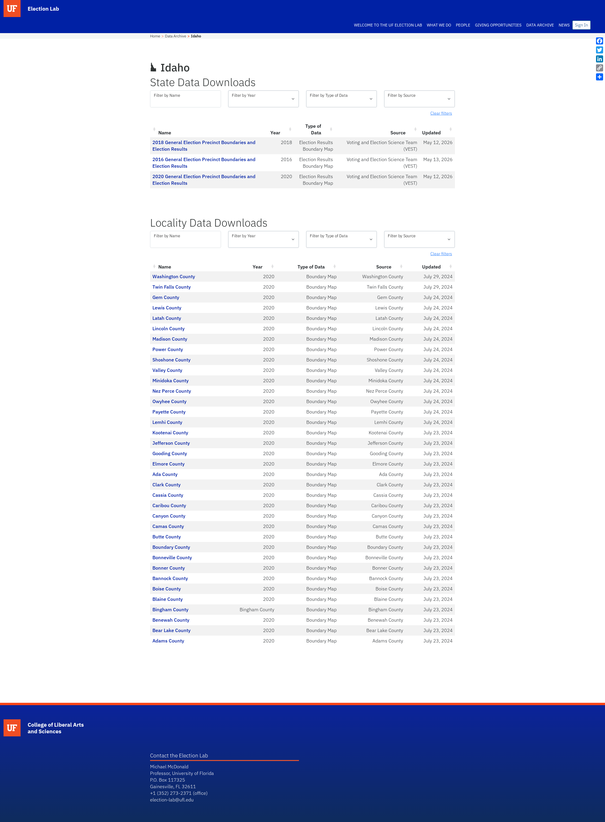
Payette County (169, 412)
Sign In (581, 25)
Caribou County (169, 505)
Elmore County (168, 464)
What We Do (439, 25)
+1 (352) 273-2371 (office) (179, 793)
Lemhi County (167, 422)
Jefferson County (171, 443)
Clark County (166, 484)
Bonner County (168, 568)
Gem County (165, 297)
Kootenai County (170, 432)
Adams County (168, 640)
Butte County (166, 536)
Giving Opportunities (498, 25)
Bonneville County (172, 557)
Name (164, 132)
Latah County (166, 318)
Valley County (167, 370)
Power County (167, 349)
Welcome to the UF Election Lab (388, 25)
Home (155, 36)
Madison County (169, 339)
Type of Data (313, 129)
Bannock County (170, 578)
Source (398, 132)
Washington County (173, 276)
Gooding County (169, 453)
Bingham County (170, 609)
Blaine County (167, 599)
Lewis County (166, 307)
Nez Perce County (171, 391)
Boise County (166, 588)
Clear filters (441, 113)
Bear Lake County (171, 630)
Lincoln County (168, 328)
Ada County (164, 474)
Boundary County (171, 547)
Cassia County (167, 495)
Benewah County (170, 620)
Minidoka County (170, 380)
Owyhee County (169, 401)
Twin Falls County (171, 287)
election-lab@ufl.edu (172, 799)
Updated (431, 132)
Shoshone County (171, 359)
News (564, 25)
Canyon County (168, 516)
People (463, 25)
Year (275, 132)
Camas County (168, 526)
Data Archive (540, 25)
